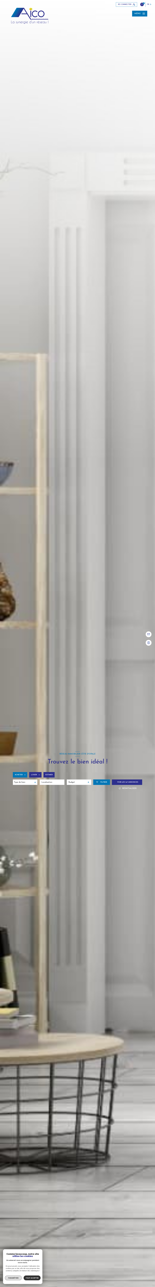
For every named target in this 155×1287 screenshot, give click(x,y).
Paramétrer (13, 1278)
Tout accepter (32, 1278)
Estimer (49, 775)
